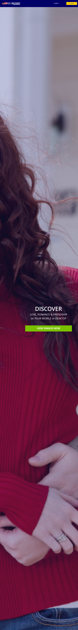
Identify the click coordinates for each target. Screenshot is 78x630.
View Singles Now (48, 329)
